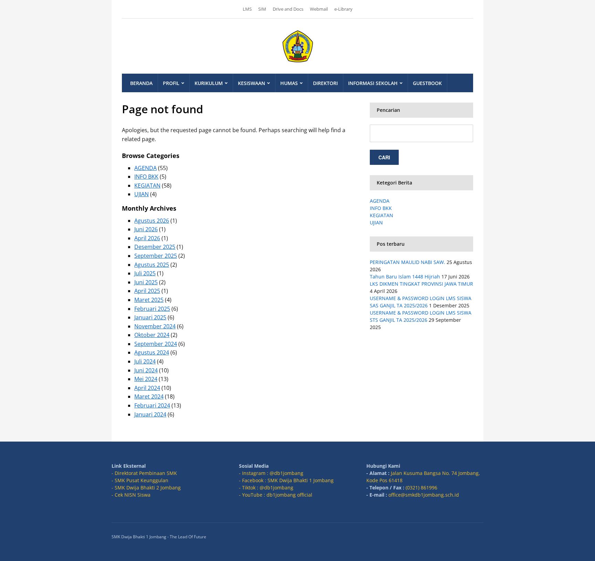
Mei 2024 (145, 379)
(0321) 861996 (421, 487)
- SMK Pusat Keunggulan (140, 480)
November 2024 (155, 326)
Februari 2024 (152, 405)
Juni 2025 (146, 282)
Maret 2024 (149, 396)
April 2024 (147, 388)
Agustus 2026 (151, 220)
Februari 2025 (152, 309)
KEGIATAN (147, 185)
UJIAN (141, 194)
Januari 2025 (150, 317)
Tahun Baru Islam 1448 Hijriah (405, 276)
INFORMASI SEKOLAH (373, 83)
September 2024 (155, 344)
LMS (247, 9)
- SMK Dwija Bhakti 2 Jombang (146, 487)
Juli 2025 (145, 273)
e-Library (343, 9)
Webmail (319, 9)
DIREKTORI (325, 83)
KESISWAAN (251, 83)
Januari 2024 (150, 414)
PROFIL (171, 83)
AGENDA (145, 168)
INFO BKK (146, 176)
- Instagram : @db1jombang (271, 473)
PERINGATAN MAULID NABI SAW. (407, 262)
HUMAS (289, 83)
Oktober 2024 (151, 335)
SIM (262, 9)
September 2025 (155, 256)
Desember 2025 (154, 247)
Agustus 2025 (151, 264)
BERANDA (141, 83)
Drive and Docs (288, 9)
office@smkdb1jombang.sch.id (423, 494)
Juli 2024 (145, 361)
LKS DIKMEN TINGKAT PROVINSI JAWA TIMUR (421, 283)
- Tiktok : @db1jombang (266, 487)
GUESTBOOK (427, 83)
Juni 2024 (146, 370)
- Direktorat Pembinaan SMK (144, 473)
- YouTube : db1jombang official (275, 494)
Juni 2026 (146, 229)
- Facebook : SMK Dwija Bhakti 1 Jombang (286, 480)
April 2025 (147, 291)
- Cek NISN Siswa (131, 494)
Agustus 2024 (151, 352)
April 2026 (147, 238)
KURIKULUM (209, 83)
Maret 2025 (149, 300)
